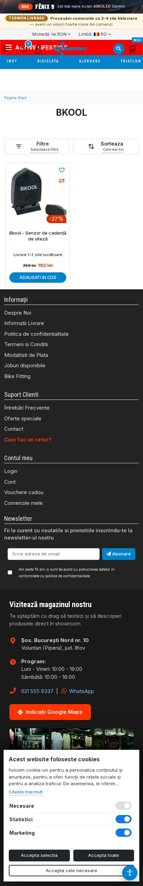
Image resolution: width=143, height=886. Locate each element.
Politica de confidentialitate (36, 334)
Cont (10, 482)
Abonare (121, 553)
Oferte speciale (22, 418)
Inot (13, 61)
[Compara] (61, 181)
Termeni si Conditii (26, 344)
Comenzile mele (23, 503)
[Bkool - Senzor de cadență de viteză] (38, 194)
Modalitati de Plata (26, 355)
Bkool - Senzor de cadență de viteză (37, 236)
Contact (13, 429)
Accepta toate (103, 855)
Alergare (90, 61)
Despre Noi (17, 312)
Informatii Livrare (24, 323)
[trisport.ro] (70, 48)
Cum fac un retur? (28, 439)
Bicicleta (48, 61)
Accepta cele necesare (71, 870)
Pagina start (15, 97)
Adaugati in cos (37, 277)
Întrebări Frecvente (27, 407)
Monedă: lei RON (49, 34)
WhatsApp (81, 691)
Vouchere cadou (23, 492)
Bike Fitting (17, 376)
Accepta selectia (39, 855)
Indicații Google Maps (54, 712)
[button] (9, 48)
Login (10, 471)
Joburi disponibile (24, 365)
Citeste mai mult (26, 792)
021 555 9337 (37, 691)
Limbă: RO (93, 34)
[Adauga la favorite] (61, 170)
